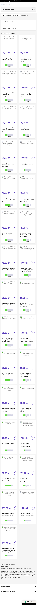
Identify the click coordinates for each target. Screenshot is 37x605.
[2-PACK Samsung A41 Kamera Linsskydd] (9, 218)
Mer (2, 579)
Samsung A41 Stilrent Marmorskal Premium (8, 514)
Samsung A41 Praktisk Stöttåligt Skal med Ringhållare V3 (26, 234)
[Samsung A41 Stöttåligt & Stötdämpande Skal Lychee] (9, 78)
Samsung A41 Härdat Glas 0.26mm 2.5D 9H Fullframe (26, 59)
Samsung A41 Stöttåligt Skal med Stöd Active (8, 304)
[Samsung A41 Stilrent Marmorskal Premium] (9, 498)
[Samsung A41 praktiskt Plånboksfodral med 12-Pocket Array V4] (9, 533)
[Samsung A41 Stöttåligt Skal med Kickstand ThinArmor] (9, 393)
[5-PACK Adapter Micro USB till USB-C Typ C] (9, 428)
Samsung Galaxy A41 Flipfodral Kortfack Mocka (25, 409)
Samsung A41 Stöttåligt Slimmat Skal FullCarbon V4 (8, 129)
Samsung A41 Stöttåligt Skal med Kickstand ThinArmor (8, 409)
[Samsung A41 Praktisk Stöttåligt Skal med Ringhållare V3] (27, 218)
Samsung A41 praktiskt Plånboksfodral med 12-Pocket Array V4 (8, 550)
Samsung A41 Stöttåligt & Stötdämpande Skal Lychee (9, 94)
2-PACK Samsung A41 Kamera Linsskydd (7, 234)
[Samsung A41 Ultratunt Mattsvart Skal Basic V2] (27, 148)
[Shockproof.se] (5, 4)
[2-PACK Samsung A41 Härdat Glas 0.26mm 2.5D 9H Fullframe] (27, 183)
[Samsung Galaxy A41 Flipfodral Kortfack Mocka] (27, 393)
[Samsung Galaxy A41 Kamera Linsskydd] (9, 43)
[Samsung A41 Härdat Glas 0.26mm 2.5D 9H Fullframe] (27, 43)
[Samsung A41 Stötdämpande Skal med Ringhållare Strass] (27, 463)
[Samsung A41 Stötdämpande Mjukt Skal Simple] (9, 148)
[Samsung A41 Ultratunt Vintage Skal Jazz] (27, 113)
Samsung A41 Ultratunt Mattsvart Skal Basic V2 (26, 163)
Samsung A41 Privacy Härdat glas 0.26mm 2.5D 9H (8, 199)
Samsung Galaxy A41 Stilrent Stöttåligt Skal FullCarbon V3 (26, 374)
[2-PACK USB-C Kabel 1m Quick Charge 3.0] (9, 463)
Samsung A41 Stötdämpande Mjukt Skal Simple (8, 164)
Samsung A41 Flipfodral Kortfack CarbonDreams (27, 514)
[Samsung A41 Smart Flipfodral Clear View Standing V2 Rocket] (27, 428)
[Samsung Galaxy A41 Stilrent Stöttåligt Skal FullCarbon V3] (27, 358)
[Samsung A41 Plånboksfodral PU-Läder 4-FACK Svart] (27, 288)
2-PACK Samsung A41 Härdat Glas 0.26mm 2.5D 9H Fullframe (27, 199)
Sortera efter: (6, 28)
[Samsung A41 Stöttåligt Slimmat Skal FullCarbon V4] (9, 113)
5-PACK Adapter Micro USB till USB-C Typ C (8, 444)
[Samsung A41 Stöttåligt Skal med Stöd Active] (9, 288)
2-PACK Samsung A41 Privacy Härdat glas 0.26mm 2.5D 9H (7, 339)
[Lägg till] (14, 52)
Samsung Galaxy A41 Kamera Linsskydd (7, 58)
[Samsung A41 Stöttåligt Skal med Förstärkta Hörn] (9, 253)
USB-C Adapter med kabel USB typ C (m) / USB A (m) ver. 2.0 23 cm (27, 269)
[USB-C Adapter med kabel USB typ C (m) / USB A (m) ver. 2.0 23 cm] (27, 253)
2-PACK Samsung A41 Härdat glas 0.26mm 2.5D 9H (27, 94)
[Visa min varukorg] (33, 9)
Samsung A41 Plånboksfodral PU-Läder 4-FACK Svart (27, 304)
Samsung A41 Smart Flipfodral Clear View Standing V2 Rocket (26, 445)
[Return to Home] (3, 15)
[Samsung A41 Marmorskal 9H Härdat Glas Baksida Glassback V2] (27, 323)
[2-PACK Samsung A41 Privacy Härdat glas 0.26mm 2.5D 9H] (9, 323)
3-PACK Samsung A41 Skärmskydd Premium (8, 374)
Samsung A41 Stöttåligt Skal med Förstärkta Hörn (9, 269)
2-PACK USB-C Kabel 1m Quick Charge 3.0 (8, 479)
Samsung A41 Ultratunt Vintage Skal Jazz (26, 128)
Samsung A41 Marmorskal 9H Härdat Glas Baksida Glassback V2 (26, 340)
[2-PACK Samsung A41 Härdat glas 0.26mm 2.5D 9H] (27, 78)
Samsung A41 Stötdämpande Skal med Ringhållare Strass (27, 480)
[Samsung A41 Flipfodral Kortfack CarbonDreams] (27, 498)
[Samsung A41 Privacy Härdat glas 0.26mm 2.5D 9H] (9, 183)
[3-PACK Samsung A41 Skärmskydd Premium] (9, 358)
